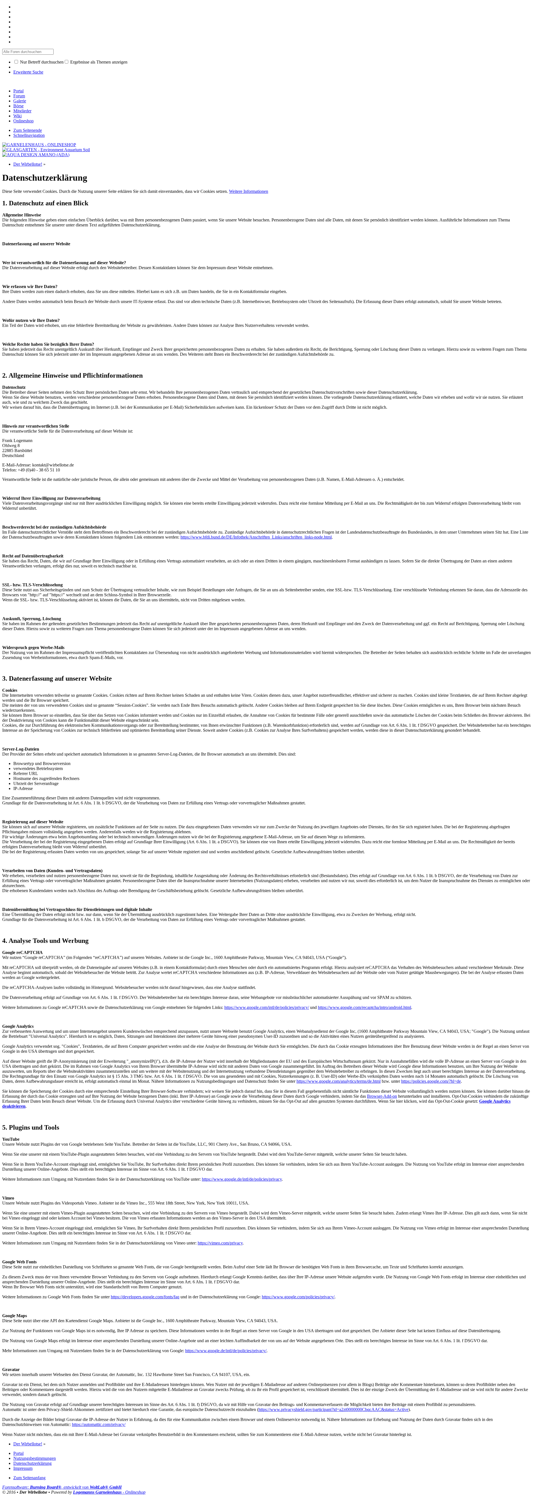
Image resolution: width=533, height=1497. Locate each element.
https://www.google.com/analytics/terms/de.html (338, 1081)
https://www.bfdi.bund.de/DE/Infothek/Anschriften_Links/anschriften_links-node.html (256, 537)
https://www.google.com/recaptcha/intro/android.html (364, 1007)
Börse (18, 105)
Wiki (17, 115)
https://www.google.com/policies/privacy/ (298, 1296)
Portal (18, 91)
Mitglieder (22, 110)
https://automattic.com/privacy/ (98, 1424)
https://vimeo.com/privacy (220, 1243)
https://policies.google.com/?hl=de (431, 1081)
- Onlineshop (109, 1492)
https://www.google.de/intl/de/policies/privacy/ (225, 1350)
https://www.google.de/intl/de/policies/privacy (242, 1179)
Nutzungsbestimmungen (34, 1458)
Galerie (19, 101)
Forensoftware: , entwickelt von (62, 1487)
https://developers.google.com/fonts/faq (145, 1296)
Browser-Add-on (382, 1096)
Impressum (22, 1468)
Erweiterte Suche (28, 72)
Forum (19, 96)
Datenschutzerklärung (32, 1463)
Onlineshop (23, 120)
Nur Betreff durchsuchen (41, 62)
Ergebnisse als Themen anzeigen (98, 62)
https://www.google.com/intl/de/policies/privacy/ (266, 1007)
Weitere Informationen (248, 191)
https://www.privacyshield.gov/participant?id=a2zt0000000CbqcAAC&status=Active (333, 1409)
